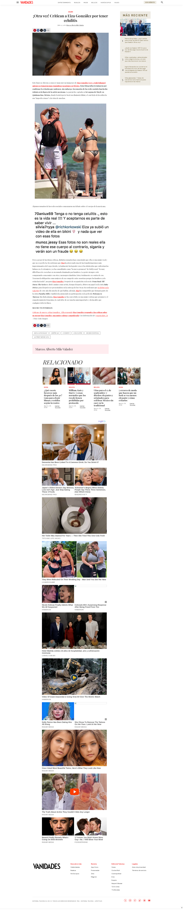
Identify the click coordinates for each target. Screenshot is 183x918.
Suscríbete (150, 2)
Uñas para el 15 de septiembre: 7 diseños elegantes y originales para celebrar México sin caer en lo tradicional (103, 398)
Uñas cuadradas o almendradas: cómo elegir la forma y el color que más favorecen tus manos (136, 59)
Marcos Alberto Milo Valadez (75, 25)
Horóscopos (106, 2)
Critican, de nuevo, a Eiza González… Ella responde (52, 312)
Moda (86, 2)
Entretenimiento (64, 2)
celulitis (77, 333)
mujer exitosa (92, 333)
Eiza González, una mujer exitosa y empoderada (60, 315)
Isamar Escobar (58, 406)
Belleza (94, 2)
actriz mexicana (41, 337)
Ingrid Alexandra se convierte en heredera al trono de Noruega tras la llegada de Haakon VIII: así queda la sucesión (136, 69)
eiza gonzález (40, 333)
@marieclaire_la (101, 315)
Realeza (77, 2)
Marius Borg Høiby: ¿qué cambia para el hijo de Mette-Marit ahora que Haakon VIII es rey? (136, 40)
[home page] (26, 2)
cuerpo (66, 333)
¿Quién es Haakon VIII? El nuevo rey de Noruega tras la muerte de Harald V (136, 50)
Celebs (70, 12)
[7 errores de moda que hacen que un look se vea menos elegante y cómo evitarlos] (128, 376)
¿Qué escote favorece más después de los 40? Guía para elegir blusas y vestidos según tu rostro (53, 396)
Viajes (116, 2)
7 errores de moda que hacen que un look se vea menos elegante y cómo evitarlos (128, 395)
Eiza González (58, 281)
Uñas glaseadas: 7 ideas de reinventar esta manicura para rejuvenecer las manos (135, 80)
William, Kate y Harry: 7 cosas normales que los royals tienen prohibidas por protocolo (77, 396)
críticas (55, 333)
